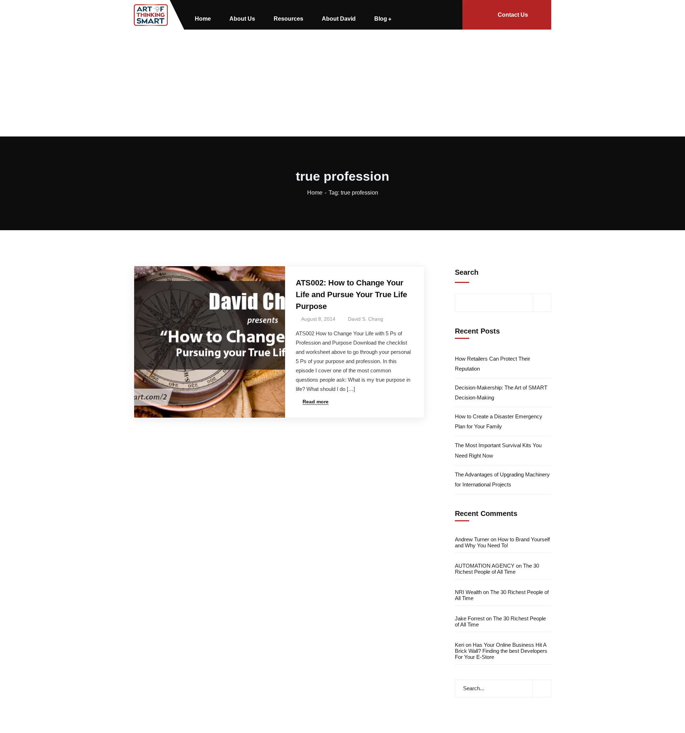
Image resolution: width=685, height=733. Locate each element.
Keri (459, 645)
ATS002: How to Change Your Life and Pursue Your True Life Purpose (351, 294)
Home (315, 193)
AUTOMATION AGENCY (484, 566)
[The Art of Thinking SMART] (151, 15)
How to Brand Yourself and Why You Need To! (502, 542)
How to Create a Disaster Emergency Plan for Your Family (498, 421)
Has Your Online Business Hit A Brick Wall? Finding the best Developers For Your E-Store (501, 651)
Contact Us (513, 15)
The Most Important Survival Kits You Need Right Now (498, 450)
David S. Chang (365, 319)
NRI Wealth (468, 592)
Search (466, 272)
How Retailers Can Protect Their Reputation (492, 364)
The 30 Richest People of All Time (497, 569)
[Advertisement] (342, 83)
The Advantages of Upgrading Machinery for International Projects (502, 479)
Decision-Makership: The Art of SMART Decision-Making (501, 392)
